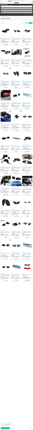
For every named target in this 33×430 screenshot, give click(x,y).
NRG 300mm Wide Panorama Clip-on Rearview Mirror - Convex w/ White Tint (26, 253)
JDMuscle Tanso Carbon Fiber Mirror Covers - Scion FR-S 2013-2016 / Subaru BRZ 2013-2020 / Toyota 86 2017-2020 (16, 82)
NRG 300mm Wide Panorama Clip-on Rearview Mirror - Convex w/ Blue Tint (26, 103)
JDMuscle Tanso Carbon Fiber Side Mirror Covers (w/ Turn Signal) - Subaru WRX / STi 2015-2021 (5, 211)
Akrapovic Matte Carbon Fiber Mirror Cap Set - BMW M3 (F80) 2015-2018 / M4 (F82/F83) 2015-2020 (27, 232)
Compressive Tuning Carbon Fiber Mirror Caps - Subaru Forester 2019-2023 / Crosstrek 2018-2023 (16, 168)
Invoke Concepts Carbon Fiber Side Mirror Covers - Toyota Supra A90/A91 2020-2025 (27, 167)
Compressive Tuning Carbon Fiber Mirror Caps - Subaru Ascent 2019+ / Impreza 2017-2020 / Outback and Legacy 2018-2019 (27, 146)
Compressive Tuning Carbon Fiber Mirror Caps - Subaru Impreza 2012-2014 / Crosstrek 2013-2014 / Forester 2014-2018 (5, 189)
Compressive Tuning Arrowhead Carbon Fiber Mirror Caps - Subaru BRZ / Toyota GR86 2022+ (26, 189)
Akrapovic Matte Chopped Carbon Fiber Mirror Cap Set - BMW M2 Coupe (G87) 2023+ (26, 125)
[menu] (1, 2)
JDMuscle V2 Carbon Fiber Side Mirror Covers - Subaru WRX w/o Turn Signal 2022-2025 (6, 82)
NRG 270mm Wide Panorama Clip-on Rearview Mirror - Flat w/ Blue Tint (15, 275)
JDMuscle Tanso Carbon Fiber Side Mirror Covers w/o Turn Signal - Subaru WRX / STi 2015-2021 (27, 60)
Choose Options (5, 44)
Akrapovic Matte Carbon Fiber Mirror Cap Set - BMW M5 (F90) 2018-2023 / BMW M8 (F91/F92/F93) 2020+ (16, 232)
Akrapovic (12, 101)
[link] (6, 30)
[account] (29, 2)
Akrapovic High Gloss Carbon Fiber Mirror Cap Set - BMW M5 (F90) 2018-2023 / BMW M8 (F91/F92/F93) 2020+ (16, 103)
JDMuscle (2, 37)
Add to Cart (16, 44)
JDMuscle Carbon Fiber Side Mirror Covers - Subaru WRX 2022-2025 (16, 125)
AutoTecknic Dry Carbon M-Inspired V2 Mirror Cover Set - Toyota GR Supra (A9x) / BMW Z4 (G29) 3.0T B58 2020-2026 (5, 232)
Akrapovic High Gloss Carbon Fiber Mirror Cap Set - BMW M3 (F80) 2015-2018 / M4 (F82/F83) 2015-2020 (5, 275)
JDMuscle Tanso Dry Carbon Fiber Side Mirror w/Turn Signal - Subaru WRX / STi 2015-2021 (5, 39)
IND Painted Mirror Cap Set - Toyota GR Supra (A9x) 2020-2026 (26, 275)
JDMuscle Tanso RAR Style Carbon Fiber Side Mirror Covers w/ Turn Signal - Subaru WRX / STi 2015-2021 (27, 82)
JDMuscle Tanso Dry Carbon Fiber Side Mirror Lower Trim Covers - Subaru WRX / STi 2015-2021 (27, 39)
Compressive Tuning (25, 144)
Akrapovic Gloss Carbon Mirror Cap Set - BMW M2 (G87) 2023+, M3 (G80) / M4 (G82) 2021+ (5, 146)
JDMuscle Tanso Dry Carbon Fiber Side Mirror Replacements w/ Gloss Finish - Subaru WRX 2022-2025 (5, 125)
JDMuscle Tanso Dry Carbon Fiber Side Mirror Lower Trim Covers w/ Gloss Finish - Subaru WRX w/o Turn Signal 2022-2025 (16, 39)
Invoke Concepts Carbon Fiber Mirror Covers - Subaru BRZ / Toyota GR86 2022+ (16, 189)
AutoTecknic (2, 230)
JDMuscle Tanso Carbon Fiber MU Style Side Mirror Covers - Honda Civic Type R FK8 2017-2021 (5, 60)
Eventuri (23, 273)
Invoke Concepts (13, 187)
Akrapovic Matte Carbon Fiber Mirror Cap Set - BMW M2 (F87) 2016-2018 (27, 210)
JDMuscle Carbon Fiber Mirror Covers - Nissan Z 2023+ (5, 253)
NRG (23, 101)
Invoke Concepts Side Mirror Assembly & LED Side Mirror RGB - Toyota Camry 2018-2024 (5, 168)
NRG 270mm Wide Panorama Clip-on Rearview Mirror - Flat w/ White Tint (15, 146)
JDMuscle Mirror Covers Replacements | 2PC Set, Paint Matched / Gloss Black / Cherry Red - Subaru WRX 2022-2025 (5, 103)
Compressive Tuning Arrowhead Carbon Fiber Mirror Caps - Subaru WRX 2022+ (16, 253)
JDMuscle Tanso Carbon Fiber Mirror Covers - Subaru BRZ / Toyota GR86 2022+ (16, 210)
